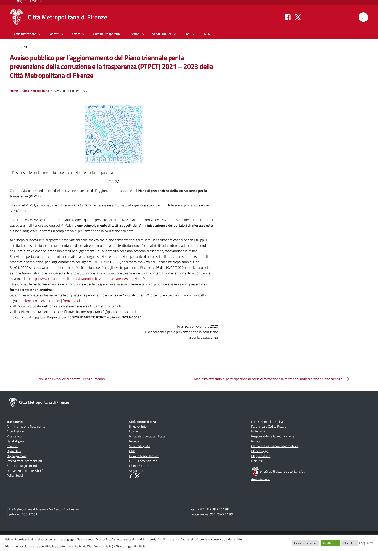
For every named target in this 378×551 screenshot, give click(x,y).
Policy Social (15, 475)
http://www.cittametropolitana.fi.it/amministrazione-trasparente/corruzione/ (87, 278)
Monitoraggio (259, 451)
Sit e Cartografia (139, 446)
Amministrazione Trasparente (26, 426)
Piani (187, 33)
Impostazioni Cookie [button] (305, 543)
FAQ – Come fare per (143, 461)
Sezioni (135, 33)
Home (14, 90)
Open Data (14, 451)
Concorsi (12, 446)
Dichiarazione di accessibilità (25, 470)
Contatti (53, 33)
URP (132, 451)
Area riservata (260, 479)
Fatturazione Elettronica (267, 421)
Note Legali (258, 431)
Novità (75, 33)
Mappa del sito (260, 456)
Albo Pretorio (15, 431)
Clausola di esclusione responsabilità (274, 446)
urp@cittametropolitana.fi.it (286, 471)
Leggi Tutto (366, 543)
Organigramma (16, 456)
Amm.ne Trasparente (106, 33)
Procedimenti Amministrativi (25, 461)
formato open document (42, 300)
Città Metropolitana (35, 90)
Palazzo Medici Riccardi (144, 456)
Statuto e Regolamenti (22, 465)
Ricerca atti (14, 436)
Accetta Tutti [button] (330, 543)
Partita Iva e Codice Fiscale (268, 426)
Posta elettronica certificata (147, 436)
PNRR (206, 33)
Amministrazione (24, 33)
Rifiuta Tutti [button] (349, 543)
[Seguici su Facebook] (288, 17)
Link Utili (257, 461)
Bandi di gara (15, 441)
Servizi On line (162, 33)
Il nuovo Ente (138, 426)
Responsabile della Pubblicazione (272, 436)
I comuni (134, 431)
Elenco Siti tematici (141, 465)
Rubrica (134, 441)
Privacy (256, 441)
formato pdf (71, 300)
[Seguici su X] (298, 17)
